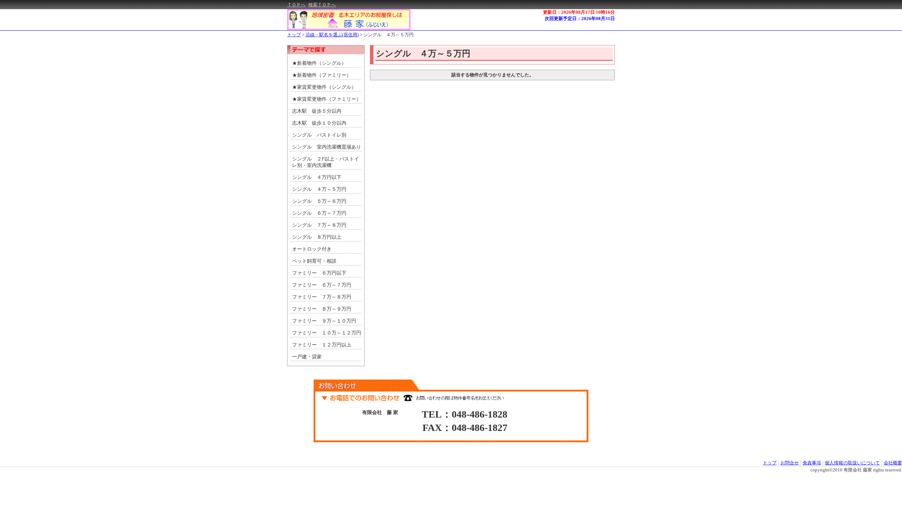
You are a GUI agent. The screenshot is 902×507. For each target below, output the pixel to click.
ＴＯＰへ (296, 4)
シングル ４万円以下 (316, 177)
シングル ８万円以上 (316, 237)
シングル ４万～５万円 (388, 34)
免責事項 (812, 462)
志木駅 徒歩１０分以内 (319, 123)
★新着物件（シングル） (319, 63)
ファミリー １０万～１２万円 (326, 333)
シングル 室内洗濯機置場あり (326, 147)
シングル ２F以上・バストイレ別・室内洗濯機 (325, 162)
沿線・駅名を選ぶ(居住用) (332, 34)
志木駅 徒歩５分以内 (316, 111)
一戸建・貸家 (307, 356)
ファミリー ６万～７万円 (321, 285)
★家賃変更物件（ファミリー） (326, 99)
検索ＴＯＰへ (322, 4)
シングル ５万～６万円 (319, 201)
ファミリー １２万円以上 (321, 345)
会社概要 (893, 462)
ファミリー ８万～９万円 (321, 309)
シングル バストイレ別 (319, 135)
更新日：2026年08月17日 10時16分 (579, 12)
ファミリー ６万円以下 (319, 273)
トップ (294, 34)
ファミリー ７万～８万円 (321, 297)
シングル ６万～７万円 (319, 213)
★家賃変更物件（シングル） (324, 87)
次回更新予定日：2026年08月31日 (580, 18)
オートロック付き (312, 249)
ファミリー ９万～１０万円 (324, 321)
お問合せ (789, 462)
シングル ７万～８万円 (319, 225)
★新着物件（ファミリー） (321, 75)
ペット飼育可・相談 (314, 261)
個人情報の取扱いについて (852, 462)
